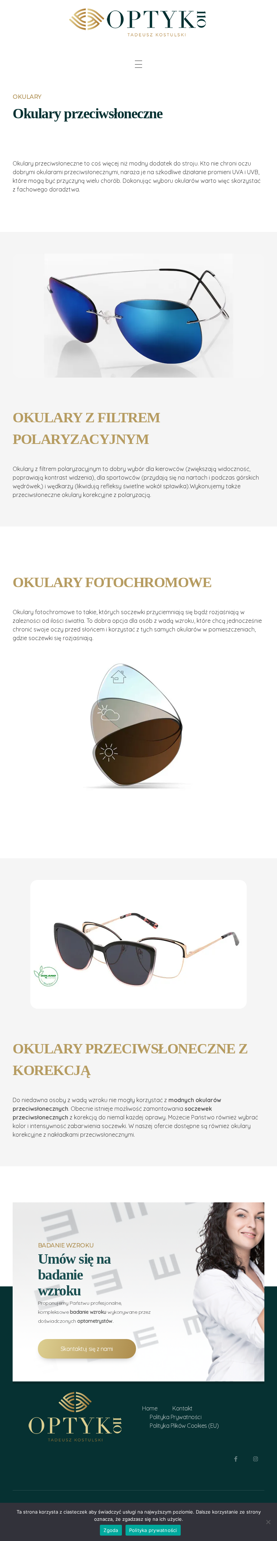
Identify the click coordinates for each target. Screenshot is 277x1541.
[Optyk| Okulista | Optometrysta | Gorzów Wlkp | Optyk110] (138, 21)
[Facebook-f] (235, 1458)
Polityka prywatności (153, 1530)
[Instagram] (255, 1458)
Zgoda (111, 1530)
